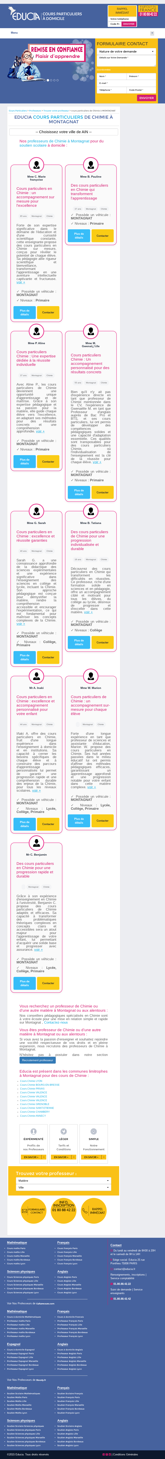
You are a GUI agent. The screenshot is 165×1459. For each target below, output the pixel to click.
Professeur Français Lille (69, 1324)
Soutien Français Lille (68, 1401)
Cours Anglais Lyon (67, 1292)
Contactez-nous (56, 1022)
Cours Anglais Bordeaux (69, 1288)
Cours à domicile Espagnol (21, 1349)
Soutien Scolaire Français (70, 1393)
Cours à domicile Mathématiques (24, 1317)
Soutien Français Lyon (68, 1413)
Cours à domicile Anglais (70, 1349)
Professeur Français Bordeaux (72, 1332)
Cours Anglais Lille (66, 1281)
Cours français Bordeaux (69, 1259)
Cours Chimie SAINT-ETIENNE (37, 1108)
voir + (20, 282)
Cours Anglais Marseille (69, 1284)
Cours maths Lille (16, 1252)
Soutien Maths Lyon (17, 1413)
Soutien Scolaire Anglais (69, 1426)
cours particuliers (58, 117)
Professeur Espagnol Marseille (22, 1361)
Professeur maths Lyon (18, 1336)
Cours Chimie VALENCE (33, 1092)
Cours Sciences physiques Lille (22, 1281)
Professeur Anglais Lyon (69, 1369)
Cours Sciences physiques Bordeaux (25, 1288)
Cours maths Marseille (18, 1256)
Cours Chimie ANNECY (33, 1116)
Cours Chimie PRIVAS (32, 1089)
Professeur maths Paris (18, 1321)
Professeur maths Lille (18, 1324)
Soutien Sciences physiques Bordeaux (26, 1441)
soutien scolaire (33, 145)
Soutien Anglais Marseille (70, 1437)
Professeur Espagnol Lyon (20, 1369)
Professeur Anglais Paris (69, 1353)
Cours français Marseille (69, 1256)
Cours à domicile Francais (70, 1317)
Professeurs (35, 110)
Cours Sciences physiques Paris (23, 1277)
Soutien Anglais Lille (67, 1433)
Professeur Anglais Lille (69, 1357)
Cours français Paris (67, 1248)
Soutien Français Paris (68, 1397)
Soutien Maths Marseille (19, 1405)
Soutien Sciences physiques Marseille (26, 1437)
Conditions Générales (125, 1454)
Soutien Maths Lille (16, 1401)
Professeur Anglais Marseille (71, 1361)
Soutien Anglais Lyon (67, 1445)
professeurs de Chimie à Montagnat (58, 141)
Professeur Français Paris (70, 1321)
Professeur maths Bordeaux (21, 1332)
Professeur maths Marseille (21, 1328)
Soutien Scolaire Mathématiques (23, 1393)
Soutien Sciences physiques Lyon (23, 1445)
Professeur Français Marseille (72, 1328)
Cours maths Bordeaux (18, 1259)
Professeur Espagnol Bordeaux (23, 1365)
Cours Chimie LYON (31, 1081)
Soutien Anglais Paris (68, 1430)
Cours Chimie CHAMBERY (35, 1112)
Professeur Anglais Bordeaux (72, 1365)
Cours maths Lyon (16, 1263)
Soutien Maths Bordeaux (19, 1409)
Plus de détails (24, 312)
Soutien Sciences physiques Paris (24, 1430)
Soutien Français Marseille (70, 1405)
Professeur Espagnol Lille (20, 1357)
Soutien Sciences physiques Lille (23, 1433)
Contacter (48, 312)
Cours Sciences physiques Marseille (25, 1284)
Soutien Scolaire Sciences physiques (25, 1426)
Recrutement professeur (37, 1060)
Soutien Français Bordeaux (71, 1409)
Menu (14, 32)
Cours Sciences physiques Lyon (23, 1292)
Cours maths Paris (16, 1248)
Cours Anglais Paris (67, 1277)
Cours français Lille (67, 1252)
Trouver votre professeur (56, 110)
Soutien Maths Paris (17, 1397)
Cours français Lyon (67, 1263)
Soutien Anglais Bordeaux (70, 1441)
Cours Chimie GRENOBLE (34, 1104)
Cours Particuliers (18, 110)
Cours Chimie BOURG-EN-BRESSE (40, 1085)
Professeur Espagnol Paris (20, 1353)
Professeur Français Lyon (70, 1336)
